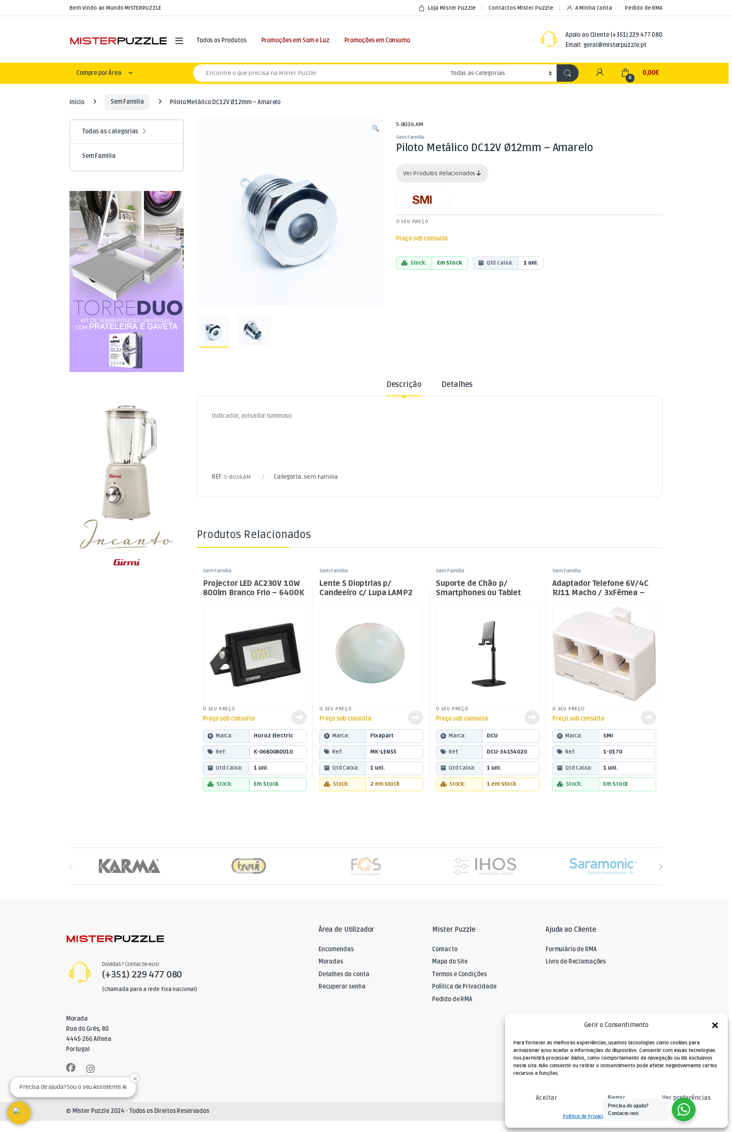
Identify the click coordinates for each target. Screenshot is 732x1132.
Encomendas (336, 949)
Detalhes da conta (344, 974)
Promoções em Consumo (377, 40)
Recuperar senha (342, 986)
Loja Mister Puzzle (452, 8)
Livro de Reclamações (576, 961)
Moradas (331, 961)
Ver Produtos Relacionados (440, 173)
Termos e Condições (459, 974)
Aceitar (546, 1098)
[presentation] (661, 867)
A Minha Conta (593, 8)
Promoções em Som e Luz (295, 40)
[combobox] (319, 73)
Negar (616, 1098)
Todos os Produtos (222, 40)
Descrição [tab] (403, 385)
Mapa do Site (450, 961)
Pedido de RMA (644, 8)
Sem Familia (127, 101)
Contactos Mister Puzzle (520, 8)
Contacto (445, 949)
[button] (715, 1025)
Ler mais (299, 717)
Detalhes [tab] (457, 385)
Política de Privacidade (589, 1116)
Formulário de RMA (571, 949)
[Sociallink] (70, 1067)
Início (76, 101)
